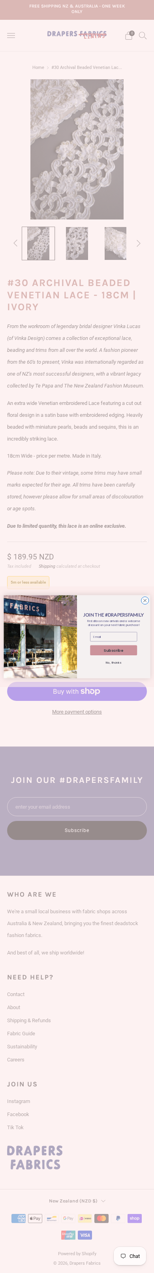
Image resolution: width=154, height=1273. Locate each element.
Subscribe (113, 650)
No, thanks (113, 662)
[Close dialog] (145, 600)
